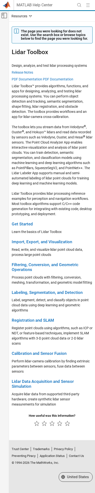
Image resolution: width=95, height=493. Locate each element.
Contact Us (76, 456)
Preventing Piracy (24, 456)
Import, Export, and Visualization (42, 242)
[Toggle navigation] (20, 16)
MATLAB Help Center (34, 5)
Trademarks (41, 449)
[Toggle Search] (79, 5)
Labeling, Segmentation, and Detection (47, 292)
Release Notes (22, 72)
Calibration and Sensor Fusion (39, 353)
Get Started (22, 224)
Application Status (52, 456)
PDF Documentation (27, 79)
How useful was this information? (52, 415)
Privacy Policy (63, 449)
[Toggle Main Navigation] (88, 5)
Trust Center (20, 449)
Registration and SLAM (33, 320)
